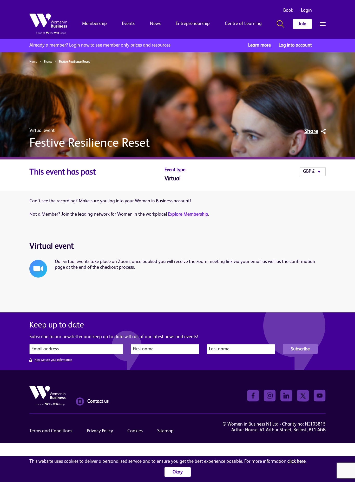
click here (296, 461)
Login (306, 10)
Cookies (135, 431)
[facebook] (253, 395)
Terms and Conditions (50, 431)
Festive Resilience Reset (74, 61)
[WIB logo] (48, 24)
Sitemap (165, 431)
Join (302, 24)
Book (288, 10)
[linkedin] (286, 395)
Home (33, 61)
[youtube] (320, 395)
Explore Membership (188, 214)
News (155, 23)
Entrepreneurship (193, 23)
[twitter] (303, 395)
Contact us (98, 401)
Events (128, 23)
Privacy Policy (100, 431)
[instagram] (270, 395)
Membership (94, 23)
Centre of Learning (243, 23)
